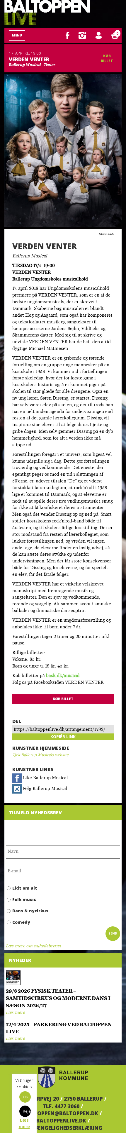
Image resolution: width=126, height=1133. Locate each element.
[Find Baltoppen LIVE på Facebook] (67, 35)
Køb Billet (107, 58)
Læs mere (15, 1013)
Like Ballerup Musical (45, 778)
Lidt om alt (24, 888)
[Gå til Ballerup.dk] (63, 1077)
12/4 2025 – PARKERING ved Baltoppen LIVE (59, 1028)
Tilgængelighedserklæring (63, 1127)
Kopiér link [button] (63, 736)
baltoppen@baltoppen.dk (61, 1113)
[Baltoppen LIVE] (47, 12)
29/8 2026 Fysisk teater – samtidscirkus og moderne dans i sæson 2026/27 (58, 999)
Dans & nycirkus (30, 911)
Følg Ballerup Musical (44, 789)
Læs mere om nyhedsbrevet (33, 946)
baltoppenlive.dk (61, 1120)
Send (112, 933)
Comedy (21, 922)
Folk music (24, 899)
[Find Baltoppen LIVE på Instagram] (82, 35)
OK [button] (25, 1096)
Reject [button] (27, 1111)
